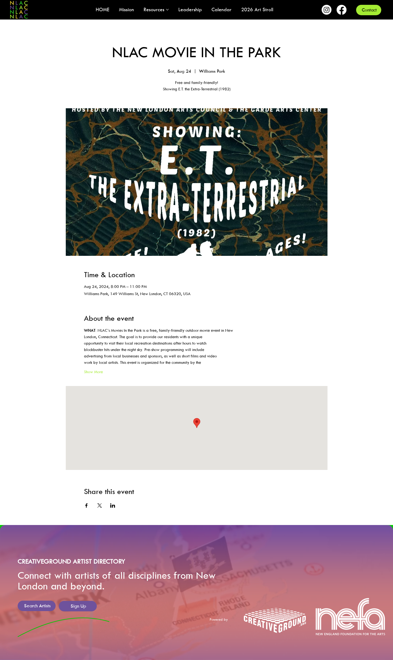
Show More (93, 371)
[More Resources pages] (167, 9)
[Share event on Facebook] (86, 505)
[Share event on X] (99, 505)
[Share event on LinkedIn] (112, 505)
